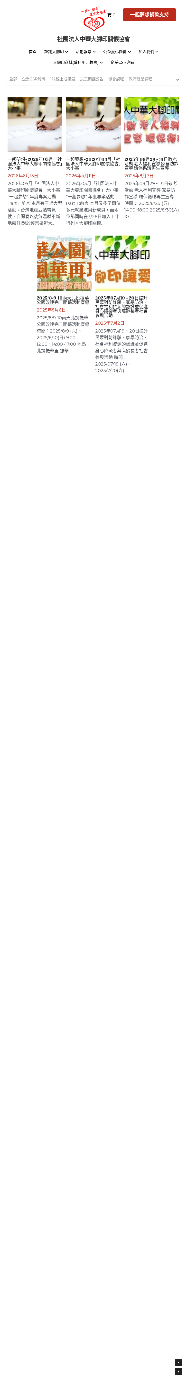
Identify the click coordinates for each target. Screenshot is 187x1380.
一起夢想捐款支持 (149, 15)
